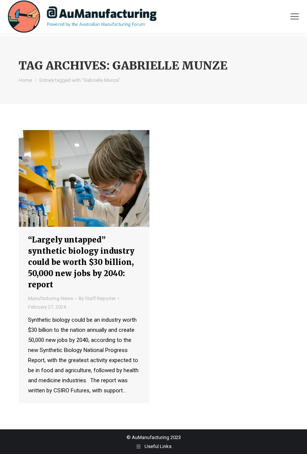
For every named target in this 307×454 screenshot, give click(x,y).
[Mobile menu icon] (295, 16)
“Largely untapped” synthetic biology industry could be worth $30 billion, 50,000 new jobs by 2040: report (81, 262)
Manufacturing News (50, 298)
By (97, 298)
